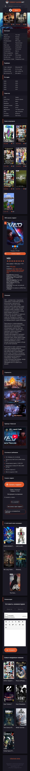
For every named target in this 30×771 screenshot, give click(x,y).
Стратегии (6, 38)
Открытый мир (7, 71)
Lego (16, 103)
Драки (16, 53)
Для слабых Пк (19, 71)
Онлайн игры (7, 57)
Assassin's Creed (8, 105)
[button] (6, 621)
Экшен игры (7, 36)
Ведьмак (6, 107)
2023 (16, 83)
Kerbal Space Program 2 (9, 751)
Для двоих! (18, 73)
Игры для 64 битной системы (14, 269)
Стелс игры (18, 57)
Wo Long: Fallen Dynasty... (9, 569)
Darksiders (6, 115)
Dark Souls (18, 115)
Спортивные (18, 47)
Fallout (17, 105)
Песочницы (18, 55)
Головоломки (7, 51)
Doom (16, 107)
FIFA (5, 111)
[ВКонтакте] (13, 246)
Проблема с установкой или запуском (12, 511)
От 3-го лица (18, 69)
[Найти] (5, 6)
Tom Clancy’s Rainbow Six (9, 727)
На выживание (7, 49)
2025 (16, 81)
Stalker (17, 97)
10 (23, 261)
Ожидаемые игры (19, 59)
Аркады (17, 38)
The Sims (6, 113)
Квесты (17, 51)
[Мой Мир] (17, 246)
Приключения (18, 42)
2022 (5, 85)
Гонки (5, 42)
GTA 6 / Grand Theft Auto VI (9, 680)
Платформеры (7, 40)
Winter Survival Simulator (21, 727)
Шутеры (17, 36)
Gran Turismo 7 (8, 704)
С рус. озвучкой (8, 67)
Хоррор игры (18, 45)
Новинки (6, 34)
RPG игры (17, 40)
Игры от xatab (7, 69)
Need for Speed (19, 99)
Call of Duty (6, 99)
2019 (16, 87)
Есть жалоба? (15, 502)
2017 (16, 89)
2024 (5, 83)
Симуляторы (7, 47)
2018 (5, 89)
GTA (5, 97)
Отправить (12, 650)
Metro (16, 101)
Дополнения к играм (9, 59)
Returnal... (19, 569)
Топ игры (17, 34)
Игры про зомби (8, 55)
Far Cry (6, 101)
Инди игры (6, 45)
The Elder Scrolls (19, 109)
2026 (5, 81)
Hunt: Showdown (20, 704)
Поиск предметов (8, 53)
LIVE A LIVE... (20, 546)
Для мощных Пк (8, 73)
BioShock (17, 113)
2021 (16, 85)
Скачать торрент (15, 253)
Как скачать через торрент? (15, 506)
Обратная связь (15, 758)
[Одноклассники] (15, 246)
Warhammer (7, 109)
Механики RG (18, 67)
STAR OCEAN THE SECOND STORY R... (9, 546)
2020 (5, 87)
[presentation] (1, 18)
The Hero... (13, 593)
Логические (18, 49)
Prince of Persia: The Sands (21, 680)
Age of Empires (19, 111)
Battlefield (6, 103)
